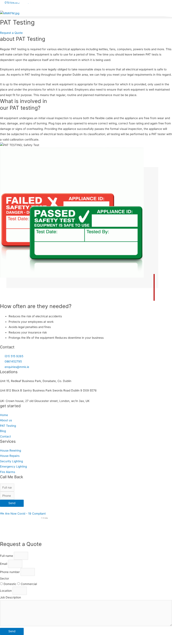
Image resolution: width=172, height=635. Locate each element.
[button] (86, 17)
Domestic (10, 584)
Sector (4, 578)
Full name (7, 555)
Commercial (29, 584)
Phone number (10, 572)
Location (6, 590)
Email (4, 563)
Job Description (10, 597)
